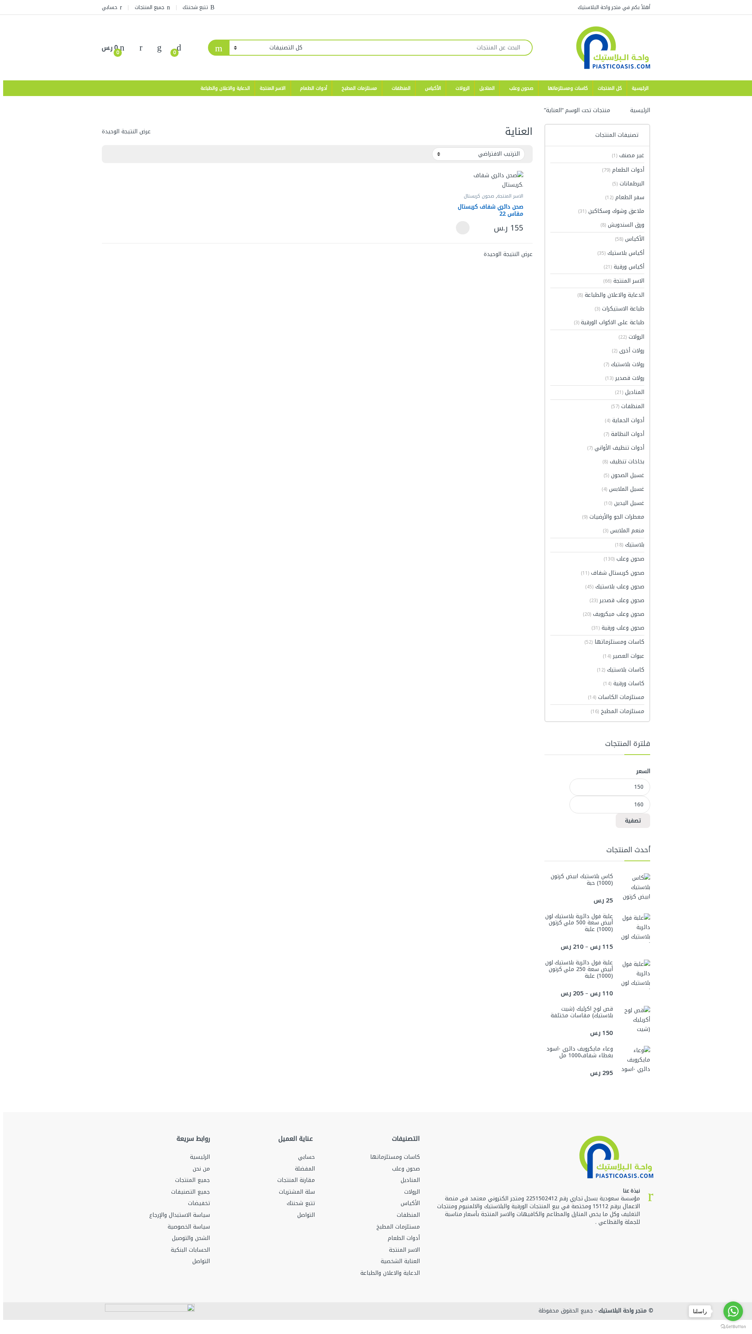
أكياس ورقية (624, 266)
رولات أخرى (628, 350)
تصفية (633, 820)
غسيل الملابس (623, 489)
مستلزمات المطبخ (359, 88)
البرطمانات (628, 183)
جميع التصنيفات (190, 1192)
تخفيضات (199, 1203)
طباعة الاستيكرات (619, 308)
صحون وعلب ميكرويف (613, 614)
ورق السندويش (622, 225)
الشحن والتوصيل (191, 1238)
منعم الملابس (623, 530)
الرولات (463, 88)
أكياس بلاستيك (620, 253)
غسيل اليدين (624, 503)
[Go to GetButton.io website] (733, 1326)
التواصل (306, 1215)
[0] (179, 48)
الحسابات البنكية (190, 1250)
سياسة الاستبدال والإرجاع (179, 1215)
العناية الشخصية (400, 1261)
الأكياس (433, 88)
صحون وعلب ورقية (617, 628)
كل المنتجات (610, 88)
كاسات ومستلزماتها (568, 88)
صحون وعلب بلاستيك (614, 586)
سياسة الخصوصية (189, 1226)
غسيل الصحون (624, 475)
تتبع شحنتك (195, 7)
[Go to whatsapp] (733, 1311)
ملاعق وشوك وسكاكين (611, 211)
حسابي (110, 7)
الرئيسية (640, 88)
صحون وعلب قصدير (616, 600)
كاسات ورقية (623, 683)
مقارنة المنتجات (296, 1180)
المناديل (487, 88)
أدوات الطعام (313, 88)
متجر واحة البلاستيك (622, 1310)
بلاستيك (629, 544)
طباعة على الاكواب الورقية (609, 322)
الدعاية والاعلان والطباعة (225, 88)
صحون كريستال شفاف (612, 573)
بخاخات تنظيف (623, 461)
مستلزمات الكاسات (616, 697)
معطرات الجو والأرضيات (613, 517)
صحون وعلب (521, 88)
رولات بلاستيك (624, 364)
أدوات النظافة (624, 434)
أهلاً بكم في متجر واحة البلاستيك (614, 7)
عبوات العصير (623, 656)
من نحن (201, 1168)
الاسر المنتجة (273, 88)
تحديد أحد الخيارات (465, 227)
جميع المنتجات (149, 7)
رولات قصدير (624, 378)
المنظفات (401, 88)
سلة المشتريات (297, 1192)
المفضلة (305, 1168)
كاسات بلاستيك (620, 669)
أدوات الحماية (624, 420)
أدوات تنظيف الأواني (615, 448)
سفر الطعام (624, 197)
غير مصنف (628, 155)
